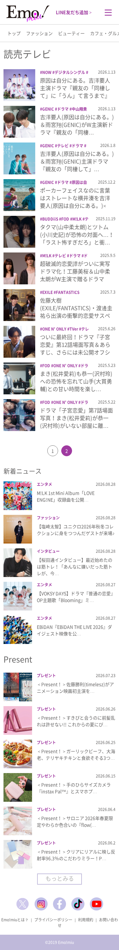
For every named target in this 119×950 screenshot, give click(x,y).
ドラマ (63, 109)
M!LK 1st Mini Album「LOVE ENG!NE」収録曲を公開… (66, 496)
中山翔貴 (79, 109)
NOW (46, 72)
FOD (65, 219)
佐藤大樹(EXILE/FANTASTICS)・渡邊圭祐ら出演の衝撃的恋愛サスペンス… (76, 311)
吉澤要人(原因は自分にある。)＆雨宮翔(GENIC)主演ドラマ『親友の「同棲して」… (77, 161)
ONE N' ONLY (54, 329)
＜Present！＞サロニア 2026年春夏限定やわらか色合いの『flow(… (75, 821)
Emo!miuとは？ (15, 920)
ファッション (39, 33)
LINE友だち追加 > (74, 12)
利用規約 (85, 920)
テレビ (63, 146)
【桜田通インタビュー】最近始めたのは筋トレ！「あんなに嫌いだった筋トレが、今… (74, 566)
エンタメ (44, 484)
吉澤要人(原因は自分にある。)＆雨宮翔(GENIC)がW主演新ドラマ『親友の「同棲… (77, 124)
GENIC (48, 109)
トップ (14, 33)
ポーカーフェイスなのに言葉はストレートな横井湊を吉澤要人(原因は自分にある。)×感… (75, 201)
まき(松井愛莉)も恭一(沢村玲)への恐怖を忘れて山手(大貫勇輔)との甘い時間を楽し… (76, 381)
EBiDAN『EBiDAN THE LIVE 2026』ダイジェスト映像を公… (74, 630)
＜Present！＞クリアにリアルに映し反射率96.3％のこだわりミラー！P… (76, 854)
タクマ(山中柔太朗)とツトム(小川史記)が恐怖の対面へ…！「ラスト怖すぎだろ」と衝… (77, 234)
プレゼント (46, 675)
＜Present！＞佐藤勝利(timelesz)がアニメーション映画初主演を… (75, 687)
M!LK (77, 219)
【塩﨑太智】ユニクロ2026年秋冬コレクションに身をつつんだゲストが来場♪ (76, 529)
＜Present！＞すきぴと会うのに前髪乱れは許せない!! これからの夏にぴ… (76, 720)
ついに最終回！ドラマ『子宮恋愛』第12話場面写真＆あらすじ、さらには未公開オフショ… (75, 348)
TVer (73, 329)
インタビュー (48, 551)
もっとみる (59, 878)
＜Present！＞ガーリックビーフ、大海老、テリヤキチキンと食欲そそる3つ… (76, 754)
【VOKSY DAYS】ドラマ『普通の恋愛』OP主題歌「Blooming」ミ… (76, 596)
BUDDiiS (50, 219)
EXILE (47, 292)
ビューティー (71, 33)
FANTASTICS (67, 292)
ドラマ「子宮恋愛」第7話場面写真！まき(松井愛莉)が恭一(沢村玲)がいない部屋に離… (76, 417)
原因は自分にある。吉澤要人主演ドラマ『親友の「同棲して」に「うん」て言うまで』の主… (75, 91)
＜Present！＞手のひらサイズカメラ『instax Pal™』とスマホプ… (74, 787)
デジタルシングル (70, 72)
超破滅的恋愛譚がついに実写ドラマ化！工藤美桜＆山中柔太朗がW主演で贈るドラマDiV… (75, 274)
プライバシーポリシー (53, 920)
